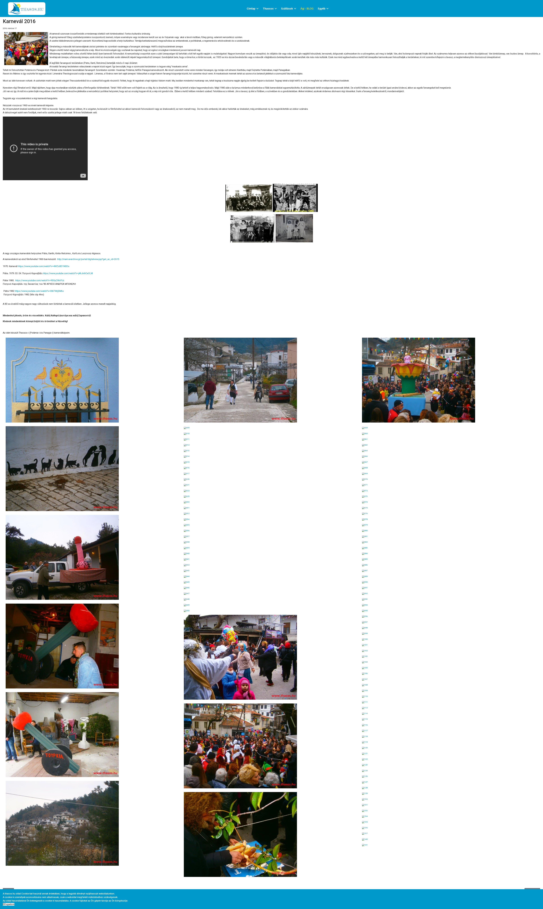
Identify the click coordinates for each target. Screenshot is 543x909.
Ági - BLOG (306, 8)
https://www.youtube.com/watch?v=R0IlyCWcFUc (39, 280)
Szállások (287, 8)
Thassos (268, 8)
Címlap (251, 8)
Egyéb (321, 8)
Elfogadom (8, 904)
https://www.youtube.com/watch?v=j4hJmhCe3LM (68, 273)
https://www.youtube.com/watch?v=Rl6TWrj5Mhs (39, 291)
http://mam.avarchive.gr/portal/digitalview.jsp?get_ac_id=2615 (88, 259)
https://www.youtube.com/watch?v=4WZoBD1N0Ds (43, 266)
